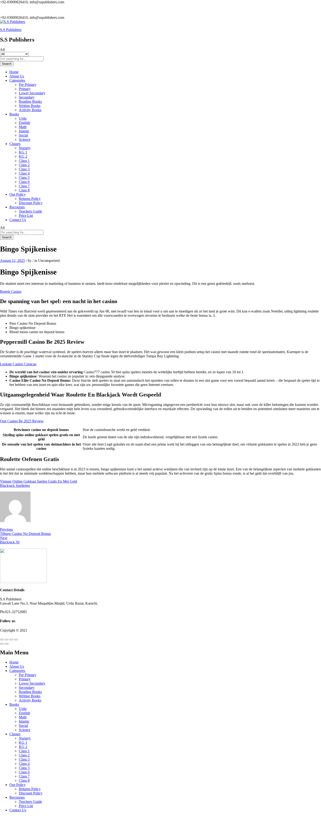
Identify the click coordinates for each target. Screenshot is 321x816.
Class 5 (24, 177)
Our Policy (17, 785)
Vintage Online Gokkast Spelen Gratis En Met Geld (38, 481)
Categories (17, 671)
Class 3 (24, 169)
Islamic (24, 131)
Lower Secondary (32, 93)
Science (24, 139)
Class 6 (24, 182)
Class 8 (24, 190)
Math (23, 127)
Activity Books (30, 110)
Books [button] (14, 114)
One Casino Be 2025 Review (22, 421)
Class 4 (24, 173)
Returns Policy (30, 199)
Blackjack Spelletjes (15, 486)
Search (7, 63)
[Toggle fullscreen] (11, 639)
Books (14, 704)
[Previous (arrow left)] (2, 643)
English (24, 123)
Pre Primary (27, 85)
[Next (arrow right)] (6, 643)
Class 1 (24, 161)
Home (14, 72)
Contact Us (17, 220)
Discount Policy (31, 203)
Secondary (27, 97)
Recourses (17, 797)
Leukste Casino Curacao (18, 364)
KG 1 (23, 152)
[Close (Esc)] (2, 639)
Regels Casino (10, 292)
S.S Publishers (10, 30)
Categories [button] (17, 80)
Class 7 (24, 186)
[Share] (6, 639)
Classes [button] (14, 144)
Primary (25, 89)
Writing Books (29, 106)
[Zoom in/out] (16, 639)
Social (23, 135)
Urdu (23, 118)
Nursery (25, 148)
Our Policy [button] (17, 194)
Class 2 (24, 165)
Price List (26, 215)
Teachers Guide (30, 211)
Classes (14, 734)
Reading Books (30, 101)
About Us (16, 76)
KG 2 (23, 156)
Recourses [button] (17, 207)
